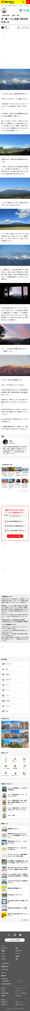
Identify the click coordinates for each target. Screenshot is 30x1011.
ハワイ (7, 685)
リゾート (8, 690)
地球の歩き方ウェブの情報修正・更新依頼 (13, 620)
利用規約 (3, 990)
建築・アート (15, 761)
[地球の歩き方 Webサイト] (7, 2)
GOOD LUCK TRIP (6, 984)
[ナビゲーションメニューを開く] (28, 2)
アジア (7, 695)
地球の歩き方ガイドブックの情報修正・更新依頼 (15, 621)
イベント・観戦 (5, 768)
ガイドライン (19, 990)
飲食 (6, 761)
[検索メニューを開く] (23, 2)
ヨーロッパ (9, 663)
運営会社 (3, 988)
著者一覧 (3, 975)
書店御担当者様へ (5, 993)
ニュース (3, 972)
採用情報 (3, 995)
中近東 (7, 700)
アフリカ (8, 706)
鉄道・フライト (15, 775)
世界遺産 (15, 768)
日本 (6, 5)
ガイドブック (4, 969)
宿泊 (24, 761)
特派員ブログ (15, 5)
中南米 (7, 674)
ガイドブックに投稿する (21, 993)
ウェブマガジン (5, 963)
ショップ (24, 775)
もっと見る (24, 920)
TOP (2, 5)
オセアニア (9, 679)
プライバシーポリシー (21, 988)
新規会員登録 (6, 981)
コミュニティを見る (15, 536)
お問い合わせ (19, 995)
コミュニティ (4, 978)
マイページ (19, 981)
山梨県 (9, 5)
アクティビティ (5, 775)
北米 (7, 669)
